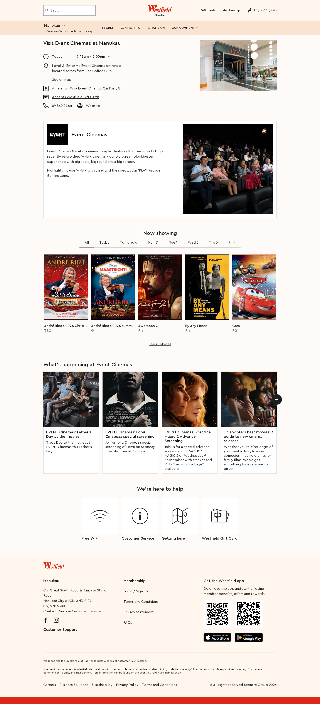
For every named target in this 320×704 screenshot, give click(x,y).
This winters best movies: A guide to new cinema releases (249, 436)
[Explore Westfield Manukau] (160, 10)
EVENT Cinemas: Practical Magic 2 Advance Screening (188, 436)
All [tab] (87, 242)
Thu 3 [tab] (213, 242)
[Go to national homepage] (54, 564)
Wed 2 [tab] (193, 242)
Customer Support (60, 630)
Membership (231, 10)
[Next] (276, 399)
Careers (49, 685)
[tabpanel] (160, 298)
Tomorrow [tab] (128, 242)
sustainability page (169, 672)
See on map (61, 79)
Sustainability (102, 685)
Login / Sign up (135, 591)
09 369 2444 (62, 106)
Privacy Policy (127, 685)
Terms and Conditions (140, 601)
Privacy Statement (138, 612)
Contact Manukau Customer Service (72, 611)
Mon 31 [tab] (153, 242)
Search (56, 10)
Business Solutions (73, 685)
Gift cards (208, 10)
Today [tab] (104, 242)
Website (93, 106)
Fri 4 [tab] (231, 242)
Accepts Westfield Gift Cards (75, 97)
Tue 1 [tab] (173, 242)
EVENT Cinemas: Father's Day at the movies (68, 434)
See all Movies (160, 344)
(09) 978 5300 (54, 606)
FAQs (127, 622)
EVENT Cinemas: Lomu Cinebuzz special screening (130, 434)
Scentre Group (256, 685)
